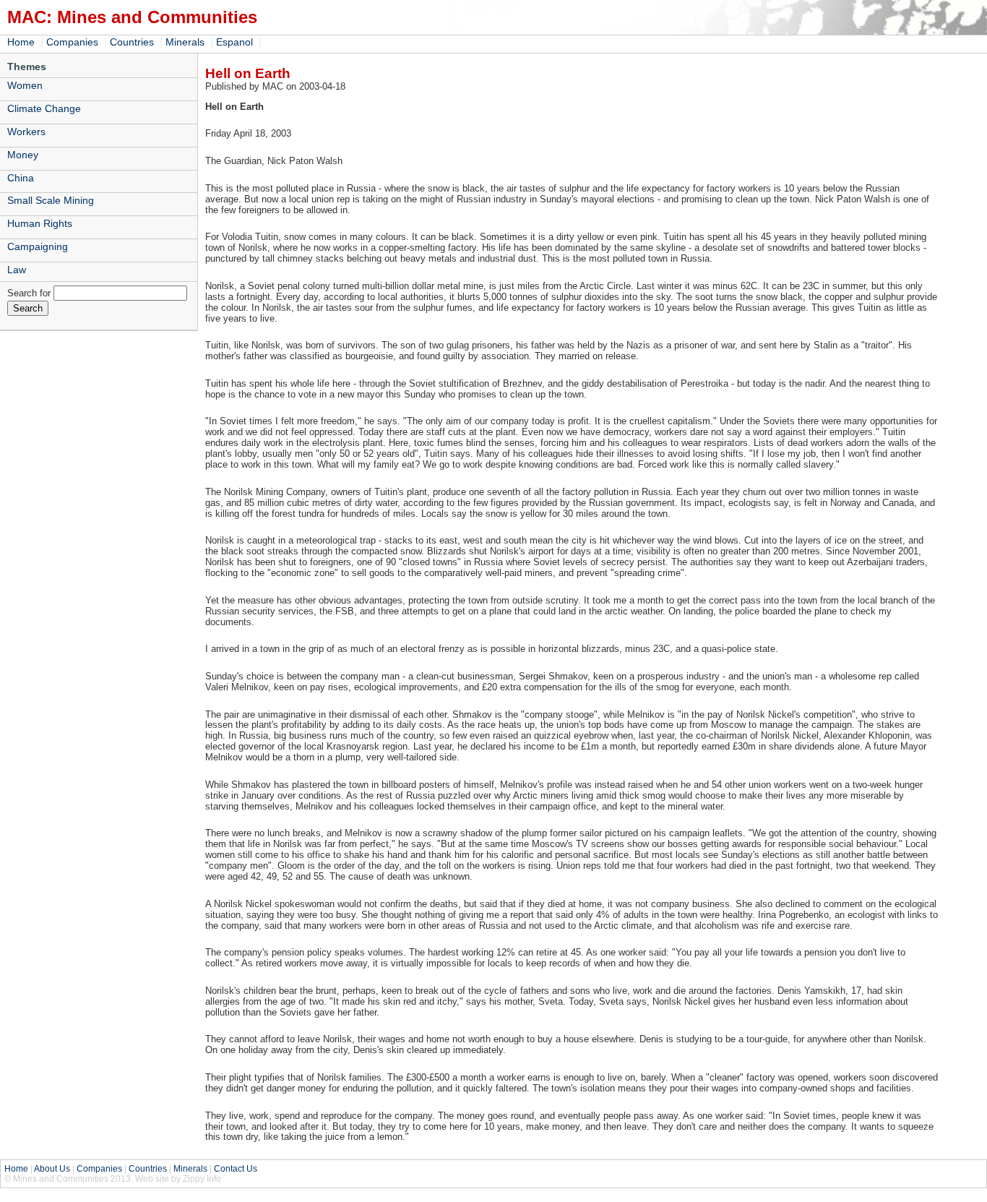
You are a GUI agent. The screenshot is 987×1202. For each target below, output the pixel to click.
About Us (52, 1169)
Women (25, 85)
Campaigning (37, 246)
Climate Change (44, 108)
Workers (26, 131)
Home (21, 42)
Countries (132, 42)
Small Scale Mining (50, 200)
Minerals (184, 42)
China (20, 178)
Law (16, 269)
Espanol (234, 42)
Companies (72, 42)
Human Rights (39, 223)
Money (22, 154)
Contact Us (235, 1169)
